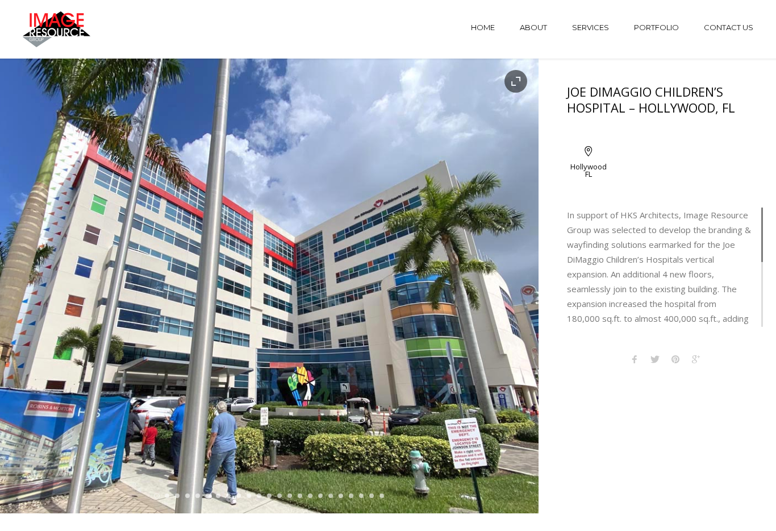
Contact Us (728, 27)
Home (483, 27)
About (533, 27)
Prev (28, 285)
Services (590, 27)
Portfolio (656, 27)
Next (510, 285)
